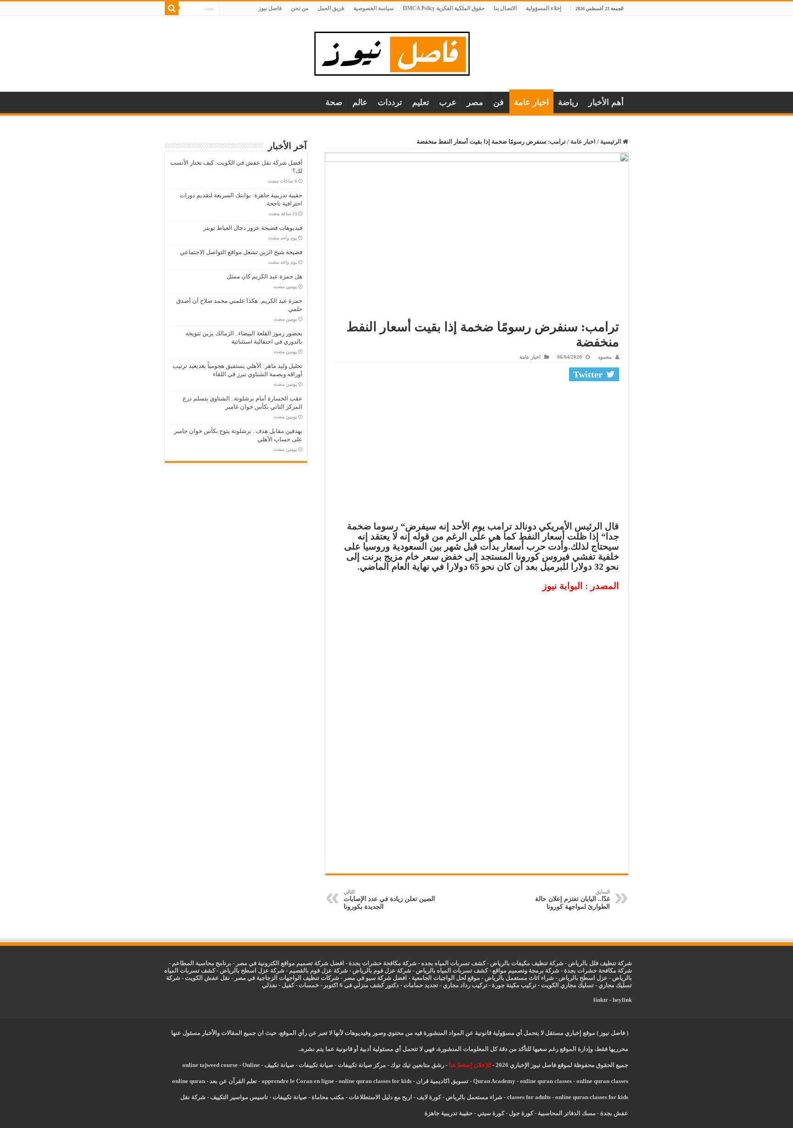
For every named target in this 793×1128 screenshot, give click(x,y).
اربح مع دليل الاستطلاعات (380, 1097)
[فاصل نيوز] (397, 51)
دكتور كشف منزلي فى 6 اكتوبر (361, 985)
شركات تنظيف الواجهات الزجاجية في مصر (287, 977)
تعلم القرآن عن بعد (233, 1081)
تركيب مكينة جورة (514, 985)
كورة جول (520, 1113)
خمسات (309, 985)
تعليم (420, 102)
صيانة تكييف (279, 1064)
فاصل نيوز (270, 8)
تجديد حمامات (420, 985)
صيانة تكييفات (316, 1064)
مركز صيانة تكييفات (362, 1064)
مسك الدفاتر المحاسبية (567, 1113)
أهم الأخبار (606, 102)
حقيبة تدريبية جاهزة (448, 1113)
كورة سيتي (490, 1113)
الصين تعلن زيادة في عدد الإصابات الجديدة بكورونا (389, 899)
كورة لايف (429, 1097)
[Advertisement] (477, 453)
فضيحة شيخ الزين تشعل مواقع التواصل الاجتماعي (241, 252)
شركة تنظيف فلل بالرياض (600, 963)
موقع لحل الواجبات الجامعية (446, 977)
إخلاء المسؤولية (543, 8)
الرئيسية (611, 141)
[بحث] (172, 8)
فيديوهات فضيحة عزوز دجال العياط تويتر (252, 227)
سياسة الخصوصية (373, 8)
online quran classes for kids (375, 1081)
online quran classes (546, 1081)
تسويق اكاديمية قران (442, 1081)
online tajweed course (210, 1064)
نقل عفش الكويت (207, 977)
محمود (605, 357)
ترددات (390, 102)
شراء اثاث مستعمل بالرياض (519, 977)
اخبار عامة (531, 102)
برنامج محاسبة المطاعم (201, 963)
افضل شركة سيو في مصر (375, 977)
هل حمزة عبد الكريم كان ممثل (264, 276)
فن (498, 102)
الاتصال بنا (505, 8)
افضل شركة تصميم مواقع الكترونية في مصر (290, 963)
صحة (333, 102)
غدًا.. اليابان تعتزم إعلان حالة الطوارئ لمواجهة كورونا (572, 899)
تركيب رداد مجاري (465, 985)
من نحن (299, 8)
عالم (360, 102)
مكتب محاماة (328, 1097)
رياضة (568, 102)
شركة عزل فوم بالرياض (381, 970)
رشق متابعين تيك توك (417, 1064)
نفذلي (269, 985)
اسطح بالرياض (577, 977)
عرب (448, 102)
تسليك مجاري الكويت (567, 985)
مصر (475, 102)
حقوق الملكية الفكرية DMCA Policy (444, 8)
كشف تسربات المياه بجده (453, 963)
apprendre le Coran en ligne (298, 1081)
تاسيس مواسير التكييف (239, 1097)
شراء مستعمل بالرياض (474, 1097)
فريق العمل (331, 8)
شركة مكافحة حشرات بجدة (598, 970)
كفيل (288, 985)
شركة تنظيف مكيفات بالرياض (527, 963)
